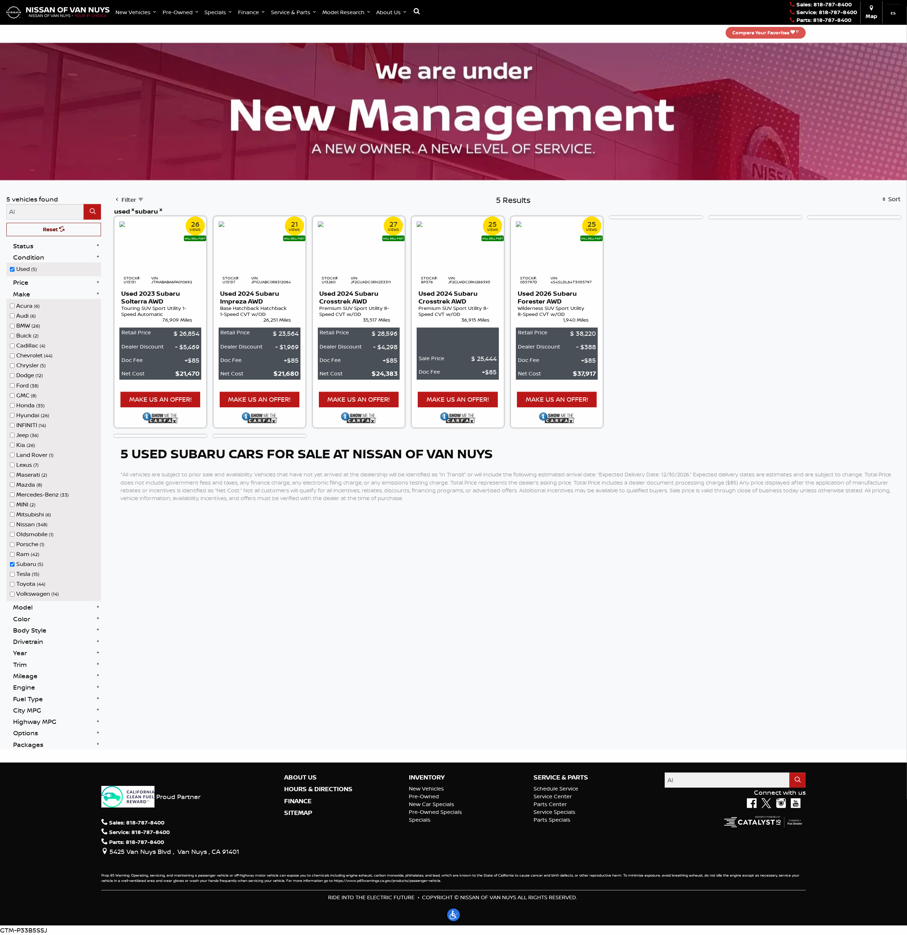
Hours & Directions (318, 789)
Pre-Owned (424, 796)
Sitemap (298, 812)
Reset (51, 229)
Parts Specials (552, 819)
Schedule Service (556, 788)
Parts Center (550, 804)
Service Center (553, 796)
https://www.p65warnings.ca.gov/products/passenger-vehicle (387, 880)
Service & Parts (561, 777)
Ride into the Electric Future (371, 897)
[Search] (92, 211)
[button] (136, 12)
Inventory (427, 777)
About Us (300, 777)
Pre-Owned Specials (435, 812)
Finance (297, 801)
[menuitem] (55, 269)
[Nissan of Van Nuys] (57, 11)
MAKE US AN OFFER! (160, 399)
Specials (419, 819)
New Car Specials (431, 804)
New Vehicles (426, 788)
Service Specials (554, 812)
